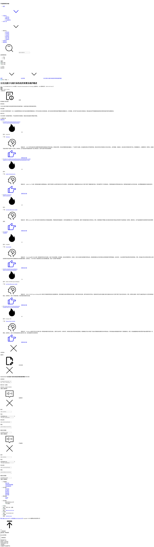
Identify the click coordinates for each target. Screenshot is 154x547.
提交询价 (5, 433)
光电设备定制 (8, 486)
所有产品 (7, 483)
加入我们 (7, 490)
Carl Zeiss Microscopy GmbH (11, 209)
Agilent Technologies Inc (10, 174)
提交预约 (5, 479)
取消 (2, 388)
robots (6, 498)
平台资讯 (7, 33)
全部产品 (7, 17)
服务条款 (7, 491)
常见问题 (7, 494)
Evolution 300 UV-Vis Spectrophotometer (11, 307)
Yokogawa (8, 136)
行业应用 (7, 35)
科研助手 (5, 40)
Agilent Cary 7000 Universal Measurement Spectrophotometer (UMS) (16, 160)
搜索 (2, 61)
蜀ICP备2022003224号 (5, 518)
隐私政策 (7, 493)
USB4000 (5, 232)
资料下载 (7, 37)
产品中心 (5, 15)
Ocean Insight (8, 246)
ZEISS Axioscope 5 (6, 195)
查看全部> (2, 119)
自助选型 (5, 42)
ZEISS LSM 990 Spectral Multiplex (10, 270)
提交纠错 (5, 388)
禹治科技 (7, 488)
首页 (4, 6)
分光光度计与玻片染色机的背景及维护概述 (52, 78)
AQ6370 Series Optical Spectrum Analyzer (11, 122)
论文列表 (23, 78)
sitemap (6, 497)
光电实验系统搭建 (9, 484)
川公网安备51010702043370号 (16, 518)
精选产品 (7, 18)
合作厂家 (5, 21)
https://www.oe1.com (10, 510)
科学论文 (7, 32)
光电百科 (7, 39)
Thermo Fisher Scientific (10, 321)
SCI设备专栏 (8, 19)
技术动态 (7, 36)
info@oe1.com (9, 516)
